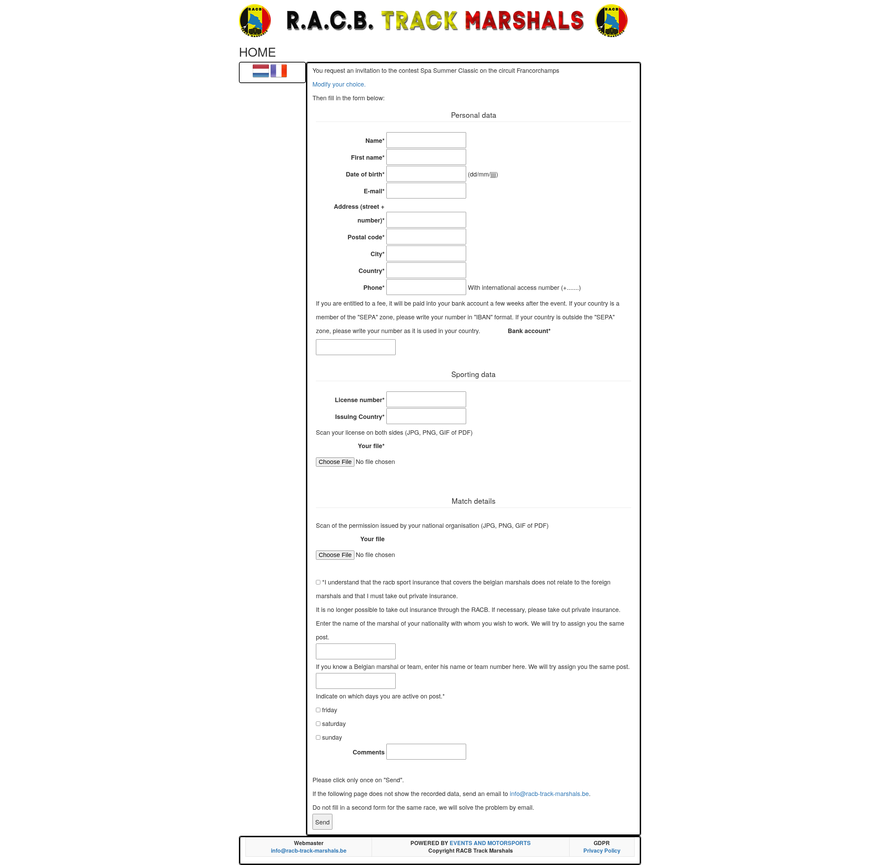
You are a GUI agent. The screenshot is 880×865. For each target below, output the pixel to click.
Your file (372, 538)
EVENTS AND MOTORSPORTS (490, 843)
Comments (369, 752)
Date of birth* (365, 174)
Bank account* (529, 330)
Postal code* (366, 236)
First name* (368, 157)
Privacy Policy (601, 850)
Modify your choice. (339, 83)
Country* (372, 270)
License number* (360, 399)
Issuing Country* (360, 416)
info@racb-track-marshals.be (549, 793)
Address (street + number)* (359, 213)
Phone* (374, 287)
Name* (375, 140)
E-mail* (374, 190)
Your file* (371, 445)
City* (378, 253)
